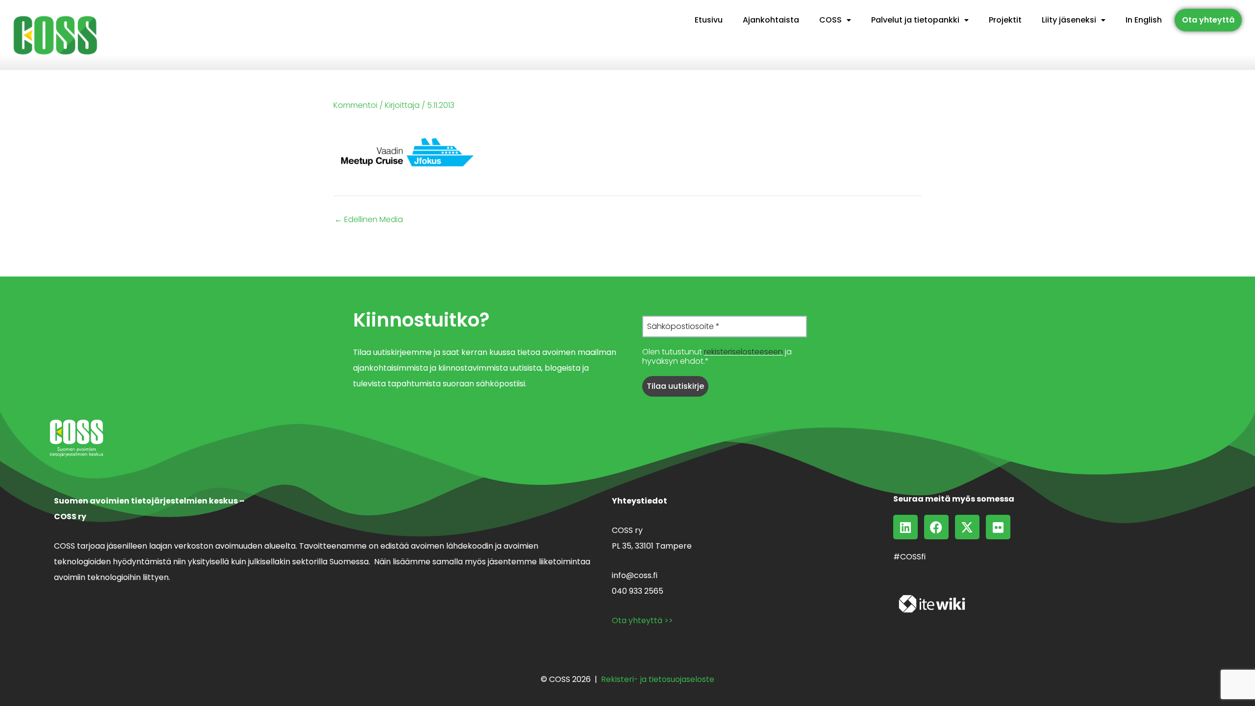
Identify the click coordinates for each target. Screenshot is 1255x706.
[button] (835, 20)
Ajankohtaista (771, 19)
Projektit (1005, 19)
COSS (830, 19)
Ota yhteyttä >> (642, 620)
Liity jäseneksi (1069, 19)
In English (1144, 19)
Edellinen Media (368, 220)
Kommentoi (355, 105)
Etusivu (709, 19)
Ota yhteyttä (1208, 19)
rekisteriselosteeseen (743, 351)
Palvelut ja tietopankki (915, 19)
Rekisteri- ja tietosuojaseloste (657, 679)
